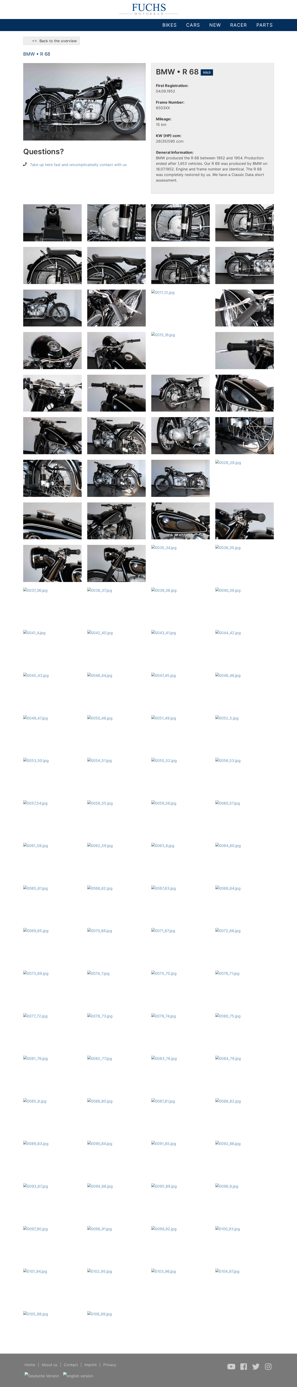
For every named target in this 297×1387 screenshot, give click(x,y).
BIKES (169, 25)
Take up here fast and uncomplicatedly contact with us (78, 164)
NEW (215, 25)
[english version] (78, 1376)
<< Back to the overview (51, 40)
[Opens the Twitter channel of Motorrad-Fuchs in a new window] (256, 1369)
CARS (193, 25)
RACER (238, 25)
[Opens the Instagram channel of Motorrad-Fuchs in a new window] (268, 1369)
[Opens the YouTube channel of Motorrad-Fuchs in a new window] (232, 1369)
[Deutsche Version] (42, 1376)
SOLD (207, 72)
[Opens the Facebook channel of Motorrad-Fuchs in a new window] (244, 1369)
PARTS (264, 25)
